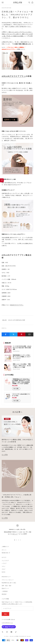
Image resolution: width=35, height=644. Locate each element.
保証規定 (4, 594)
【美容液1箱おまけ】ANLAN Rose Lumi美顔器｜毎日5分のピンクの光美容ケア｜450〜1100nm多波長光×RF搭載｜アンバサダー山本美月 (21, 381)
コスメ (3, 566)
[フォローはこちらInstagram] (7, 632)
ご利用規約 (5, 591)
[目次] (2, 180)
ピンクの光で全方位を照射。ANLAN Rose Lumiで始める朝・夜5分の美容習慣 (22, 347)
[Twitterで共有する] (13, 334)
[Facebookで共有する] (6, 334)
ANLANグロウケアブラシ (14, 76)
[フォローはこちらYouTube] (11, 632)
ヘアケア (4, 563)
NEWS (3, 572)
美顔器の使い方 (6, 553)
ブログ (3, 569)
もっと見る (5, 454)
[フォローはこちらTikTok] (16, 632)
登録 (5, 614)
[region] (17, 530)
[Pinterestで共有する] (21, 334)
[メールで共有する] (29, 334)
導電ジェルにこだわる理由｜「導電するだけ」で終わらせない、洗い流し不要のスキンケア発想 (21, 365)
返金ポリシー (5, 588)
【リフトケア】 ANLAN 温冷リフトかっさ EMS (21, 394)
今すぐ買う (16, 388)
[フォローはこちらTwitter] (2, 632)
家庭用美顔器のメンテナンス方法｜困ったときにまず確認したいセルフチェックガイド (21, 356)
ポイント (15, 534)
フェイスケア (5, 560)
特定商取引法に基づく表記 (9, 583)
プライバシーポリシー (8, 580)
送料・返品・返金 (6, 585)
